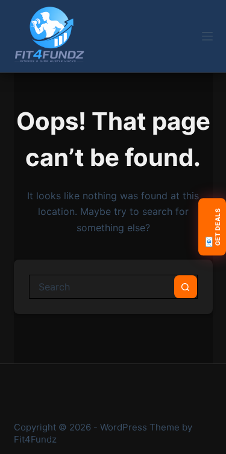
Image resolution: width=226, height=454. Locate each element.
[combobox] (102, 287)
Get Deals (212, 228)
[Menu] (207, 36)
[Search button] (185, 286)
